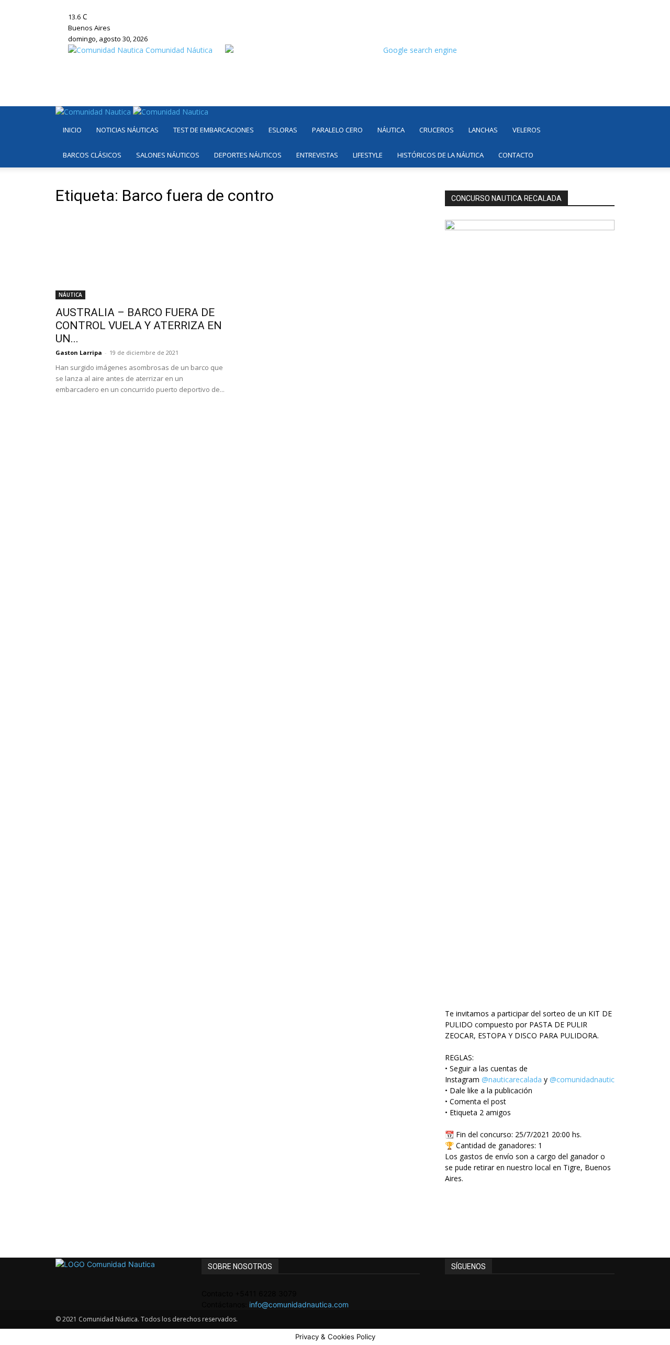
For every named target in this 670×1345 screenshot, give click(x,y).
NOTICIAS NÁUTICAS (127, 129)
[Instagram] (184, 5)
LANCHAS (483, 129)
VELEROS (526, 129)
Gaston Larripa (78, 352)
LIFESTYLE (368, 155)
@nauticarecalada (512, 1079)
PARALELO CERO (337, 129)
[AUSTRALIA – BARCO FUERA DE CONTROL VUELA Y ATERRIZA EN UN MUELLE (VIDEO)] (140, 257)
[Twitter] (200, 5)
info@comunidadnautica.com (299, 1304)
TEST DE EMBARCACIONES (213, 129)
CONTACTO (515, 155)
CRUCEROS (436, 129)
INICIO (72, 129)
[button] (602, 120)
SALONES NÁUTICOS (167, 155)
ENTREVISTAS (317, 155)
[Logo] (94, 112)
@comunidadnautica (584, 1079)
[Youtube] (207, 5)
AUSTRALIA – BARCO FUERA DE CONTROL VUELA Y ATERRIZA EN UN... (138, 325)
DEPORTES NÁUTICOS (248, 155)
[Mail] (192, 5)
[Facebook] (177, 5)
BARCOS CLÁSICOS (92, 155)
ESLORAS (283, 129)
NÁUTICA (391, 129)
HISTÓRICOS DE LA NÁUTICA (440, 155)
